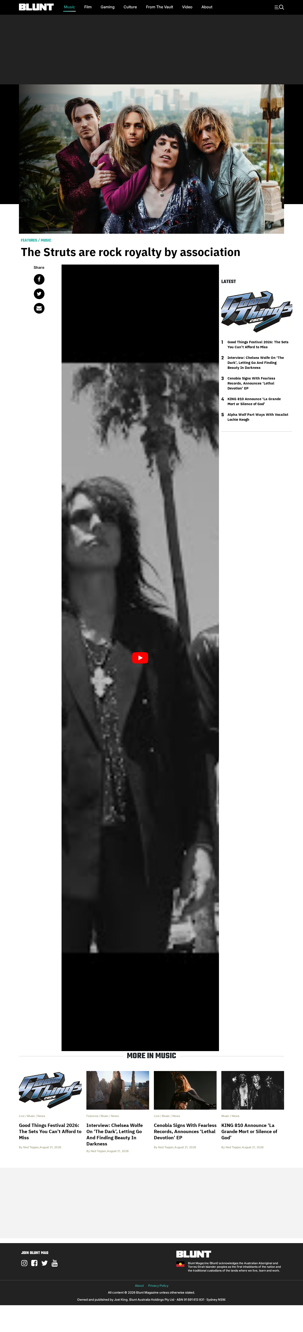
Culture (130, 7)
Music (69, 7)
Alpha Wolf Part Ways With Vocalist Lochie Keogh (257, 417)
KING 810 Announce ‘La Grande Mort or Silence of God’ (254, 401)
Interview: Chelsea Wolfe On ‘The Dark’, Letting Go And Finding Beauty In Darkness (255, 362)
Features (29, 241)
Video (187, 7)
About (206, 7)
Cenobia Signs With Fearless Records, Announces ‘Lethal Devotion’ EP (251, 383)
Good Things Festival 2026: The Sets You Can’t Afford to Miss (258, 344)
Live (22, 1116)
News (41, 1116)
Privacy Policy (158, 1285)
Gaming (108, 7)
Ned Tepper (31, 1147)
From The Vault (159, 7)
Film (88, 7)
